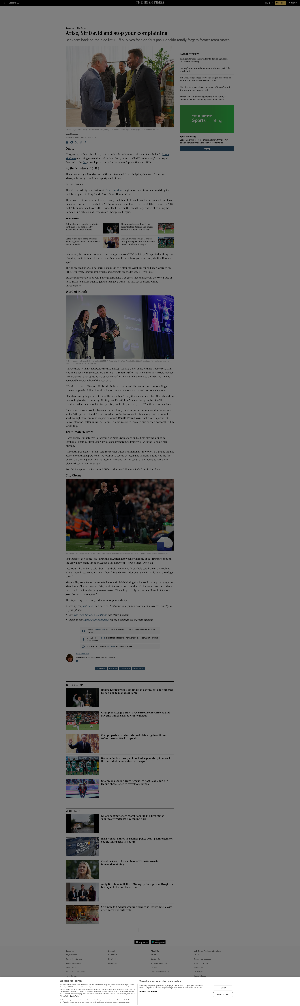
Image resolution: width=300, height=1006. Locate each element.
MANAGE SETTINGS (223, 994)
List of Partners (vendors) (148, 991)
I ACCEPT (223, 988)
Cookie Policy (74, 996)
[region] (150, 991)
